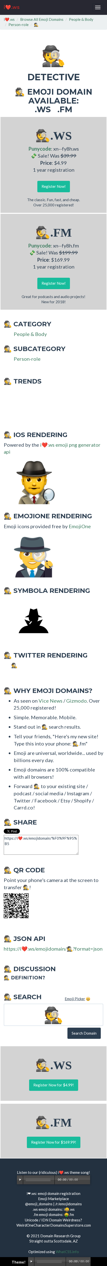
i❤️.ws (12, 7)
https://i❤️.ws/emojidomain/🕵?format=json (53, 949)
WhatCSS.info (67, 1251)
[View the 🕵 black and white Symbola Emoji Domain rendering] (31, 621)
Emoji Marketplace (53, 1198)
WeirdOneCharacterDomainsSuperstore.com (53, 1225)
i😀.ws (69, 1209)
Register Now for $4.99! (53, 1085)
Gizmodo (76, 701)
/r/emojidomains (68, 1204)
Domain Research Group (60, 1236)
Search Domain (84, 1033)
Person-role (18, 24)
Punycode (39, 149)
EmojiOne (80, 526)
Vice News (50, 701)
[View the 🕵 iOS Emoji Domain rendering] (31, 482)
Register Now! (54, 186)
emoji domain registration (59, 1193)
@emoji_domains (39, 1204)
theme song (79, 1172)
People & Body (81, 19)
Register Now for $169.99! (53, 1142)
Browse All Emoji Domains (41, 19)
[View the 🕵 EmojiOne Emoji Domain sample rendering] (31, 556)
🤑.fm (69, 1214)
